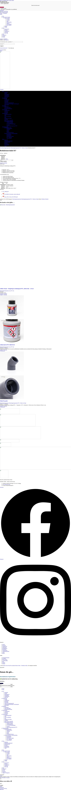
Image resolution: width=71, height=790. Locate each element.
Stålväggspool (6, 94)
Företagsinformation (5, 657)
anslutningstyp (3, 155)
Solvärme (6, 111)
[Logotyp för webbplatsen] (4, 14)
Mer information (3, 777)
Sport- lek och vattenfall (8, 120)
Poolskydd (6, 100)
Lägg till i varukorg (3, 161)
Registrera (7, 39)
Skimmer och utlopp (8, 118)
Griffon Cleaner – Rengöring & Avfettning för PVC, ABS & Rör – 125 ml (16, 288)
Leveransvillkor (5, 660)
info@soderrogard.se (5, 2)
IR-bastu (5, 30)
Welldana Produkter (44, 199)
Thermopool (6, 95)
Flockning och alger (10, 136)
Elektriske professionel (8, 141)
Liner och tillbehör (7, 116)
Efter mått (6, 33)
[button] (3, 294)
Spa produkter (9, 138)
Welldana (8, 129)
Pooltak (5, 98)
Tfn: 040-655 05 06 (6, 484)
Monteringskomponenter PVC (12, 125)
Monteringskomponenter (8, 121)
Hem (1, 147)
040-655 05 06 (4, 1)
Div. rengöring (9, 137)
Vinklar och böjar (10, 121)
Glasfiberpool (6, 96)
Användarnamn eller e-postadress (6, 41)
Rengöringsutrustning (8, 108)
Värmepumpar (6, 110)
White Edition (9, 22)
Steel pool (6, 97)
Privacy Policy (4, 659)
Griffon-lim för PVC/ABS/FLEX (7, 344)
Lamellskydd (6, 99)
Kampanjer (2, 7)
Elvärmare (6, 112)
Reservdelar (6, 104)
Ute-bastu (6, 32)
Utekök (5, 27)
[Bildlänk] (4, 477)
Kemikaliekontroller (7, 127)
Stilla (7, 21)
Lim (9, 290)
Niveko (5, 93)
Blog (3, 661)
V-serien (8, 20)
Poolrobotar (6, 106)
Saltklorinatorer (9, 128)
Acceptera (7, 777)
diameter (3, 157)
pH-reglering (9, 134)
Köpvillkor (4, 658)
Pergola (5, 26)
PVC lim (12, 290)
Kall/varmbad (9, 24)
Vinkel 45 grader (4, 401)
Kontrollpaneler (7, 142)
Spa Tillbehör (9, 25)
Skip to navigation (3, 0)
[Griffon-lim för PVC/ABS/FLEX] (12, 318)
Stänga (1, 785)
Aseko (8, 130)
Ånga (5, 748)
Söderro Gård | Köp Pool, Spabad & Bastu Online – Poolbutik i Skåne (15, 665)
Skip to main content (10, 0)
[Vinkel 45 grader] (12, 374)
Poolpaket (6, 92)
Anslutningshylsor (10, 122)
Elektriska (6, 140)
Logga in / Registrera (6, 772)
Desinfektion (9, 135)
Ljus (5, 117)
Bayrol (8, 131)
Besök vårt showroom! (35, 5)
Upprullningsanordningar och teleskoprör (11, 103)
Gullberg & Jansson (10, 132)
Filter (5, 115)
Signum (8, 23)
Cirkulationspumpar (7, 114)
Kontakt (3, 662)
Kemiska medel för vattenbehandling (10, 133)
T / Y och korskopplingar (11, 123)
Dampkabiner (6, 31)
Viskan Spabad (7, 18)
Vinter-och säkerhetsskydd (9, 102)
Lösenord (2, 43)
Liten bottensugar (7, 107)
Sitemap (3, 663)
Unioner (8, 124)
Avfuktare (6, 119)
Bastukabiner (6, 29)
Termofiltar (6, 101)
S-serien (8, 19)
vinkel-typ (3, 156)
